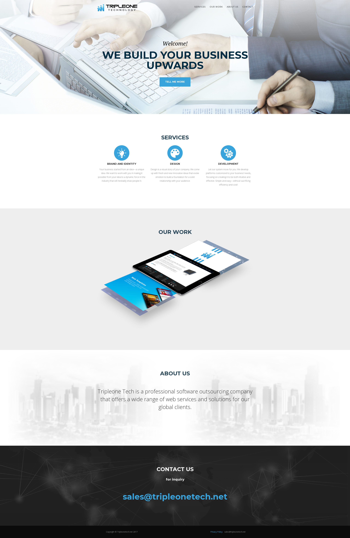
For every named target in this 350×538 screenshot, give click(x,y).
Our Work (216, 7)
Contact (247, 7)
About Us (232, 7)
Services (200, 7)
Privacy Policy (216, 531)
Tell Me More (175, 81)
